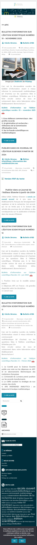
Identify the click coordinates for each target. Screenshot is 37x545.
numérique (7, 505)
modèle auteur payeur (23, 244)
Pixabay (28, 82)
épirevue (11, 325)
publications (29, 505)
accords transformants (20, 321)
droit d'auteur (18, 498)
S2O (8, 512)
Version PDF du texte (14, 179)
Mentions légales (7, 473)
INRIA (5, 52)
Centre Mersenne (10, 244)
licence (8, 503)
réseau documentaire (17, 509)
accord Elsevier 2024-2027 (10, 170)
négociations (16, 505)
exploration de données (10, 500)
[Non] (34, 536)
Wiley (3, 54)
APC (22, 48)
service (25, 512)
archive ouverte (11, 491)
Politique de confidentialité (9, 478)
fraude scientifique (21, 50)
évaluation (16, 524)
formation (23, 500)
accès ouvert (8, 321)
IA (2, 52)
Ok (14, 541)
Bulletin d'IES (28, 43)
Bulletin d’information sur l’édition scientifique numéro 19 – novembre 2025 (18, 35)
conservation (13, 495)
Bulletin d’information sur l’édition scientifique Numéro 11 (18, 306)
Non (22, 541)
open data (23, 505)
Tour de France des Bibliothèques (18, 515)
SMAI (13, 514)
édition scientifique (8, 323)
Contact (4, 453)
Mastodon (5, 465)
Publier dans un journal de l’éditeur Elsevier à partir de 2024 (17, 151)
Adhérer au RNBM (7, 455)
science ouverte (16, 512)
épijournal (5, 325)
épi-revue (26, 323)
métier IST (21, 502)
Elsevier (12, 50)
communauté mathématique (20, 493)
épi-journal (18, 323)
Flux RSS (4, 463)
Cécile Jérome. (11, 43)
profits (14, 52)
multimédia (14, 503)
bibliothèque (24, 491)
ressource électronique (21, 507)
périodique (7, 507)
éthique (9, 524)
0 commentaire (15, 54)
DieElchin (18, 82)
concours (4, 495)
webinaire (10, 519)
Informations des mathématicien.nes (14, 162)
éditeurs (26, 48)
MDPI (9, 52)
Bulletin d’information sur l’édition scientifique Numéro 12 (18, 229)
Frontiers (31, 50)
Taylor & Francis (28, 52)
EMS (31, 498)
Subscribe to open (25, 514)
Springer (20, 52)
